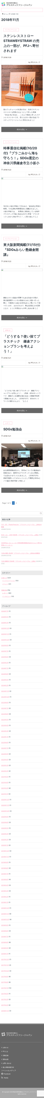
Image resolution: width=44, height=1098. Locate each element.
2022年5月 (4, 754)
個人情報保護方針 (8, 1067)
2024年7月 (4, 668)
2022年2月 (4, 771)
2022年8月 (4, 742)
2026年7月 (4, 611)
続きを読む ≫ (22, 129)
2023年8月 (4, 702)
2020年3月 (4, 834)
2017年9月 (4, 976)
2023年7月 (4, 708)
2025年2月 (4, 662)
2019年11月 (5, 857)
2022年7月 (4, 748)
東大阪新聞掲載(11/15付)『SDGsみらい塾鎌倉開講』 (22, 250)
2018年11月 (5, 914)
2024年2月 (4, 685)
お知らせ (4, 578)
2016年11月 (5, 1011)
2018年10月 (5, 919)
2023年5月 (4, 719)
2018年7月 (4, 936)
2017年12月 (5, 959)
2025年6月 (4, 657)
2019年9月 (4, 862)
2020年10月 (5, 811)
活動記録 (4, 590)
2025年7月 (4, 651)
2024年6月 (4, 674)
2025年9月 (4, 645)
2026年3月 (4, 623)
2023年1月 (4, 737)
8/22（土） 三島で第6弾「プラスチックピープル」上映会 (20, 535)
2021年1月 (4, 794)
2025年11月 (5, 634)
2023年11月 (5, 691)
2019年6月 (4, 879)
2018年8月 (4, 931)
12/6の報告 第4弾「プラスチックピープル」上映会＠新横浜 (20, 553)
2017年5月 (4, 994)
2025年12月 (5, 628)
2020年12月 (5, 799)
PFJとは (5, 1051)
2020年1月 (4, 845)
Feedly (6, 1078)
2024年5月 (4, 680)
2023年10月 (5, 697)
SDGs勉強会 (12, 429)
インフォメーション (8, 580)
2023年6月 (4, 714)
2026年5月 (4, 617)
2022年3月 (4, 765)
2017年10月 (5, 971)
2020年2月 (4, 839)
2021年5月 (4, 777)
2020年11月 (5, 805)
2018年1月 (4, 954)
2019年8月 (4, 868)
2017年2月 (4, 1005)
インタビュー (6, 596)
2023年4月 (4, 725)
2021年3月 (4, 788)
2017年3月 (4, 999)
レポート (5, 593)
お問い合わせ (7, 1063)
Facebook (7, 1074)
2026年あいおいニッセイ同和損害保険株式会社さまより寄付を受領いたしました (21, 544)
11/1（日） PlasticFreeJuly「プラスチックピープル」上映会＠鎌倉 (21, 526)
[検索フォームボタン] (41, 513)
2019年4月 (4, 885)
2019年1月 (4, 902)
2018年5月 (4, 948)
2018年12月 (5, 908)
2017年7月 (4, 988)
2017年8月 (4, 982)
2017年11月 (5, 965)
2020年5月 (4, 828)
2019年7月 (4, 874)
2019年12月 (5, 851)
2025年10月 (5, 640)
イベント (5, 584)
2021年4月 (4, 782)
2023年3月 (4, 731)
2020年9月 (4, 817)
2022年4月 (4, 759)
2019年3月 (4, 891)
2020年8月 (4, 822)
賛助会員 (5, 1059)
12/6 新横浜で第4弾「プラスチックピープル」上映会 (18, 561)
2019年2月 (4, 897)
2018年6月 (4, 942)
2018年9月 (4, 925)
